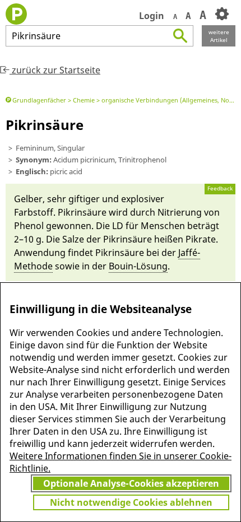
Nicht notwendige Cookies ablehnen (131, 502)
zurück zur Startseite (55, 70)
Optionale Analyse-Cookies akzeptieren (131, 483)
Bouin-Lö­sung (138, 266)
